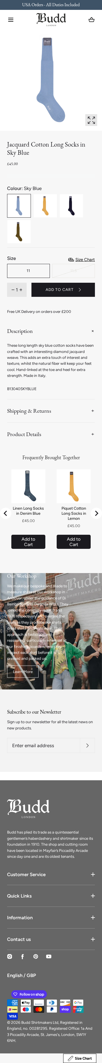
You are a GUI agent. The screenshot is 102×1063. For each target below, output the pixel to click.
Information (20, 917)
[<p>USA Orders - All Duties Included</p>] (51, 4)
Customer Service (26, 874)
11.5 (73, 270)
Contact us (19, 939)
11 (28, 270)
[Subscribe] (87, 745)
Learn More (23, 671)
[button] (10, 19)
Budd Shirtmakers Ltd (39, 1022)
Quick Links (19, 896)
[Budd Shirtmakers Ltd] (51, 19)
